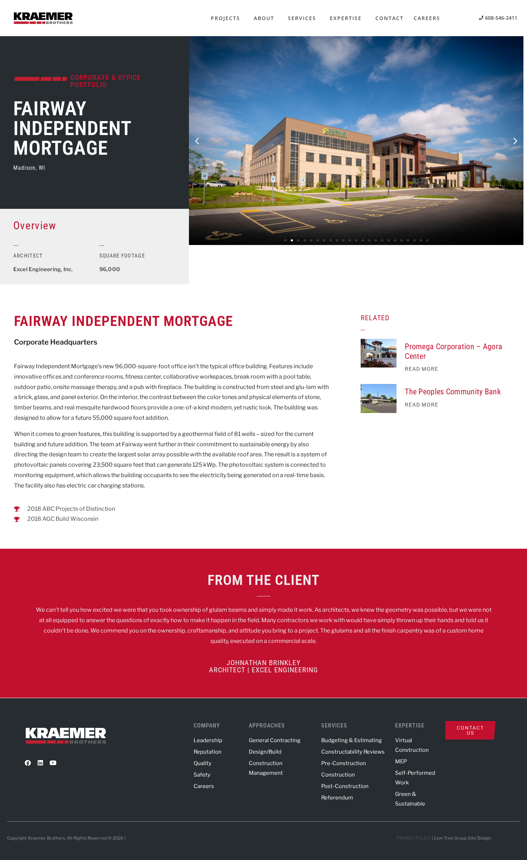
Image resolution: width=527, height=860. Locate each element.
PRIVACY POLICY (414, 838)
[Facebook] (28, 763)
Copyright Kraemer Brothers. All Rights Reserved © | (67, 838)
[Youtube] (53, 763)
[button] (197, 140)
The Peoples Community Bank (453, 391)
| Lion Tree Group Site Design (461, 838)
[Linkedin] (40, 763)
